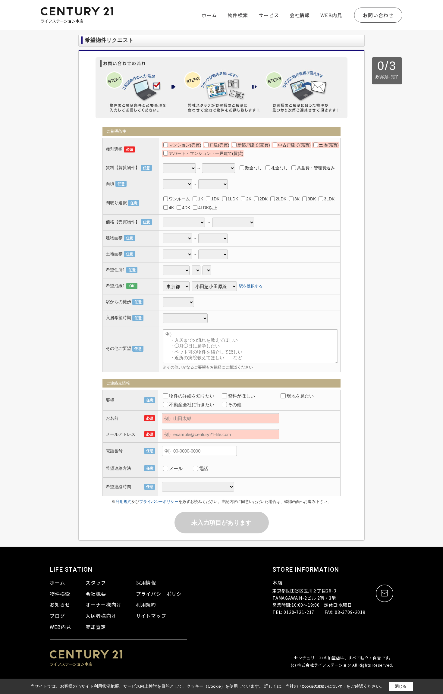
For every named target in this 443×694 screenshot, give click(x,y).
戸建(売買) (219, 145)
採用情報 (146, 582)
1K (200, 198)
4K (171, 207)
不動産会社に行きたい (191, 404)
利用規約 (123, 501)
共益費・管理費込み (316, 167)
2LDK (281, 198)
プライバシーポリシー (158, 501)
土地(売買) (329, 145)
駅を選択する (250, 286)
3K (297, 198)
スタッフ (96, 582)
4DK (186, 207)
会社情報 (300, 15)
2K (248, 198)
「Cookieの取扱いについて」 (322, 686)
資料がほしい (241, 395)
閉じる (401, 686)
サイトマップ (151, 615)
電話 (203, 468)
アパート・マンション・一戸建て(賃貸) (206, 153)
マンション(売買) (185, 145)
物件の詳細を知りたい (191, 395)
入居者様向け (101, 615)
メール (176, 468)
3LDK (329, 198)
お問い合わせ (378, 15)
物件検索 (238, 15)
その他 (234, 404)
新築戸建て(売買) (253, 145)
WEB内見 (331, 15)
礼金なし (279, 167)
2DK (263, 198)
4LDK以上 (207, 207)
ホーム (209, 15)
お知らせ (60, 604)
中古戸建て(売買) (294, 145)
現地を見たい (300, 395)
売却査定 (96, 626)
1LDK (233, 198)
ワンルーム (179, 198)
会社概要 (96, 593)
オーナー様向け (103, 604)
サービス (269, 15)
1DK (215, 198)
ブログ (57, 615)
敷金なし (253, 167)
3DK (312, 198)
